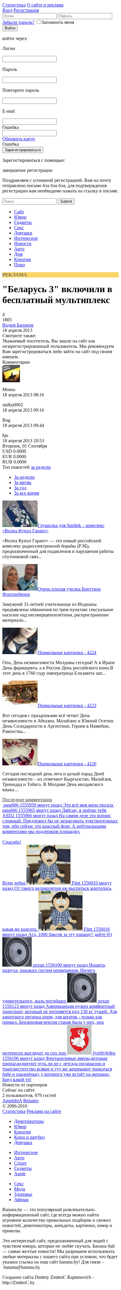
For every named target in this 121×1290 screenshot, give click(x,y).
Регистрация (26, 10)
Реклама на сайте (44, 1111)
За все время (26, 493)
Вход (7, 10)
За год (20, 487)
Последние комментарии (27, 799)
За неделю (24, 477)
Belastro (30, 1100)
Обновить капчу (18, 138)
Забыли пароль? (18, 22)
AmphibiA (12, 1100)
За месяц (22, 482)
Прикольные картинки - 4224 (67, 652)
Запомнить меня (57, 22)
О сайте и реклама (45, 4)
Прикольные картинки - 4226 (67, 763)
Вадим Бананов (17, 325)
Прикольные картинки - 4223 (67, 705)
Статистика (14, 4)
